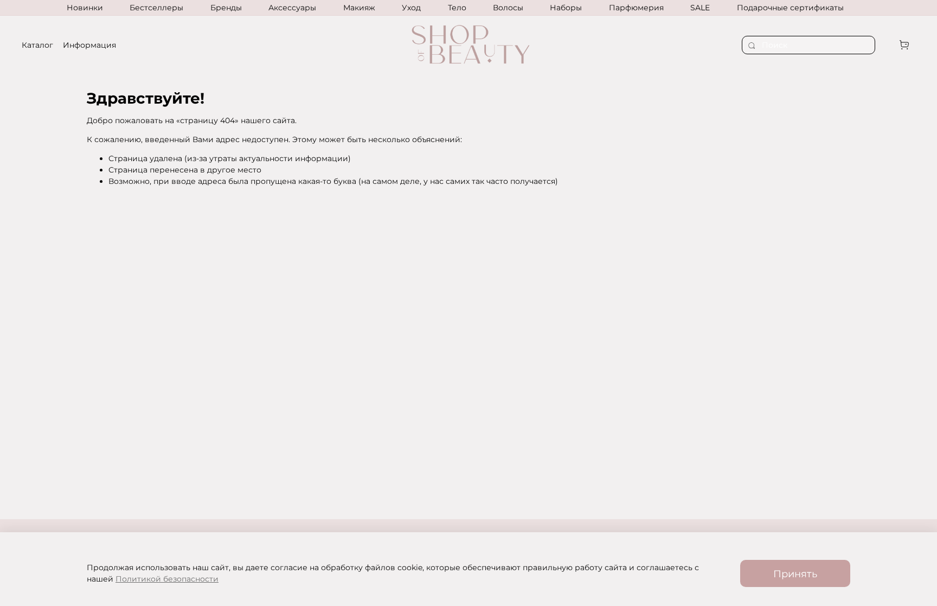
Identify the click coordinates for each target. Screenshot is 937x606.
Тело (457, 7)
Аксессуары (292, 7)
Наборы (566, 7)
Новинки (85, 7)
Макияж (359, 7)
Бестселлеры (156, 7)
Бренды (226, 7)
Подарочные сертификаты (790, 7)
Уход (411, 7)
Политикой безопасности (167, 579)
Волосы (508, 7)
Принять (795, 573)
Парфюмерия (636, 7)
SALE (700, 7)
